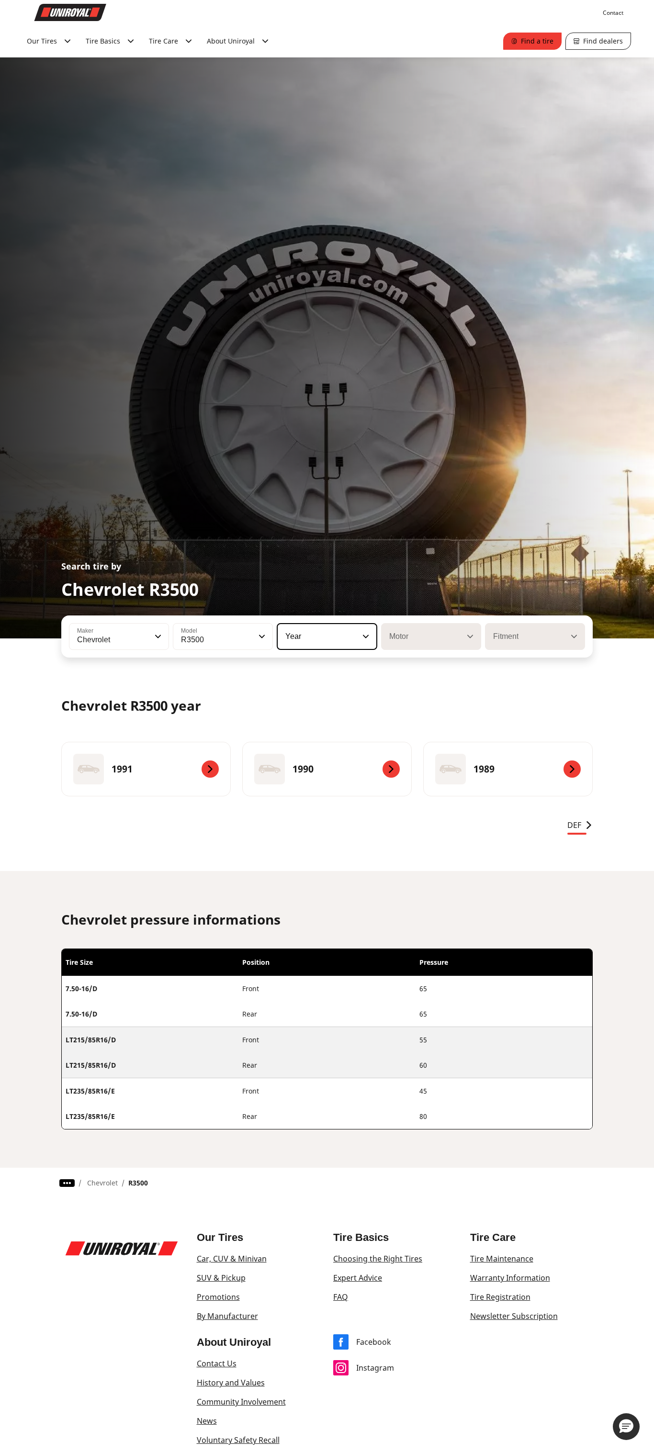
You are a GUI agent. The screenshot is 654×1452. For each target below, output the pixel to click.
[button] (157, 636)
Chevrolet (102, 1182)
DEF (574, 825)
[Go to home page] (70, 12)
